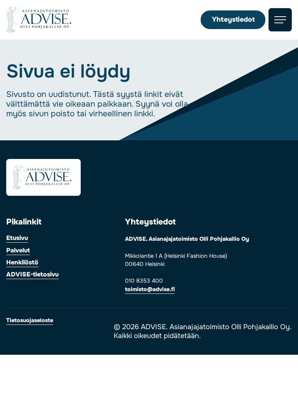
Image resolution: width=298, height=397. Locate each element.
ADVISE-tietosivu (32, 274)
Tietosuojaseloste (29, 321)
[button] (280, 19)
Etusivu (17, 238)
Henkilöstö (22, 262)
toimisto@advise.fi (150, 289)
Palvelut (18, 250)
